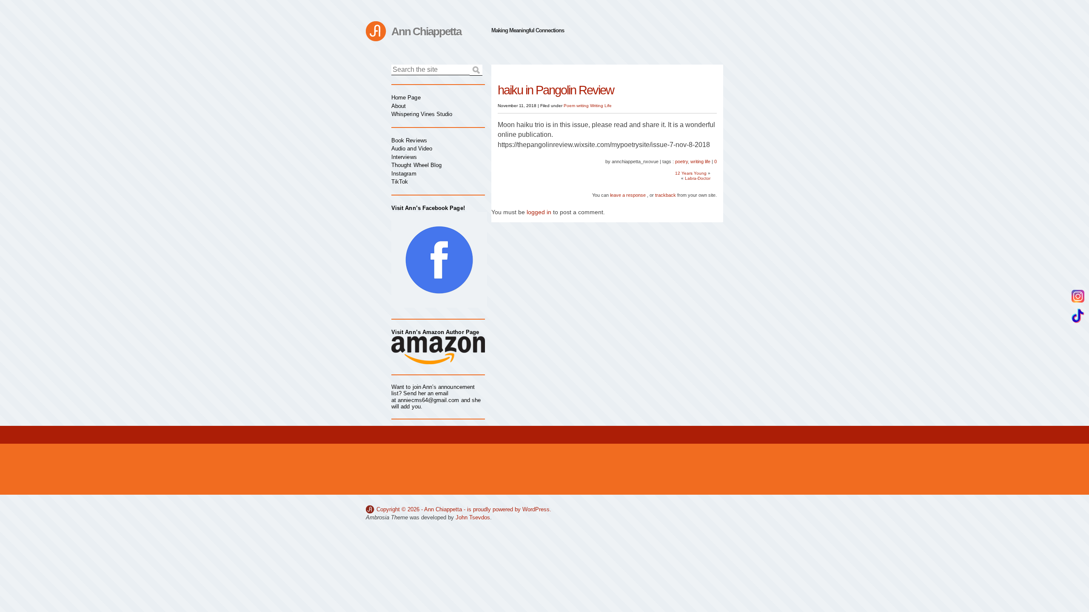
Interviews (404, 157)
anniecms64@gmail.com (428, 400)
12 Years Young (691, 173)
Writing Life (601, 105)
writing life (700, 161)
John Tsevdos (473, 517)
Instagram (403, 173)
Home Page (406, 97)
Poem (569, 105)
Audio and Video (411, 148)
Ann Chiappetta (426, 31)
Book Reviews (409, 140)
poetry (681, 161)
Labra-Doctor (697, 178)
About (398, 106)
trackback (665, 195)
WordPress (536, 509)
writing (582, 105)
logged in (539, 212)
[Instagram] (1077, 296)
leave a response (628, 195)
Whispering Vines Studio (422, 114)
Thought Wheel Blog (416, 165)
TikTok (399, 181)
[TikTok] (1077, 315)
